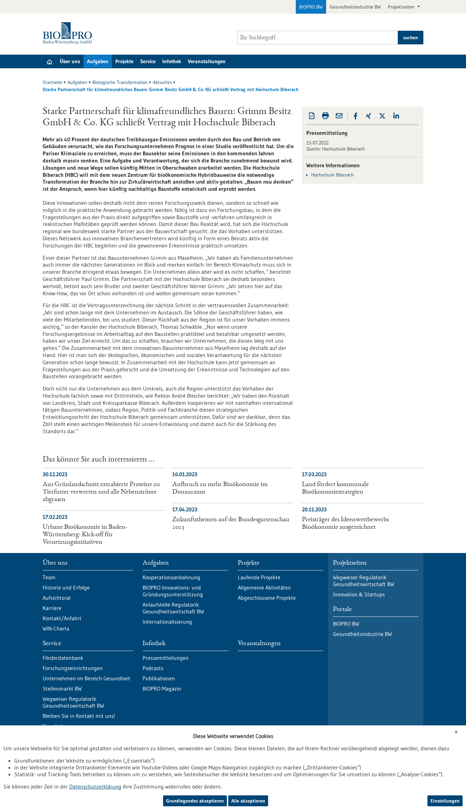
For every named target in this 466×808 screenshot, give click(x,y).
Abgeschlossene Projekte (267, 597)
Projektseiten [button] (402, 7)
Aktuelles (162, 82)
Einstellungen (445, 801)
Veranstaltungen (206, 61)
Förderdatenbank (63, 657)
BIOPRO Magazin (162, 688)
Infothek (171, 61)
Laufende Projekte (259, 577)
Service (148, 61)
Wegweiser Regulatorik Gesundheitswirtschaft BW (73, 702)
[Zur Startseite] (69, 33)
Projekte (124, 61)
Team (49, 577)
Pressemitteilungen (166, 657)
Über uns (70, 61)
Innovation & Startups (359, 594)
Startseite (52, 82)
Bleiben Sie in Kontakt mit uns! (79, 715)
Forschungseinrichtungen (73, 668)
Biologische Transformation (120, 82)
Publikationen (159, 678)
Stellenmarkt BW (62, 688)
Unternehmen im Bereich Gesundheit (86, 678)
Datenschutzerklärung (95, 786)
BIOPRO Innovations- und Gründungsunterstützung (173, 591)
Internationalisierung (167, 621)
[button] (355, 116)
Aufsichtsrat (57, 597)
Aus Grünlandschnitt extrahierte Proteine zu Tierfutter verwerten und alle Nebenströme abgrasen (101, 492)
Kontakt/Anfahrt (62, 618)
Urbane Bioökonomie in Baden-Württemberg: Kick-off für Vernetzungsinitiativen (85, 535)
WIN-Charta (56, 628)
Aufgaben (97, 61)
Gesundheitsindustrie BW (355, 7)
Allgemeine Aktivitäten (264, 587)
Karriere (52, 608)
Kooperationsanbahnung (171, 577)
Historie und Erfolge (66, 587)
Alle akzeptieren (248, 801)
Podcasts (153, 668)
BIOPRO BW (311, 7)
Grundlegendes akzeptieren (195, 801)
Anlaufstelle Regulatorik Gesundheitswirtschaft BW (173, 608)
